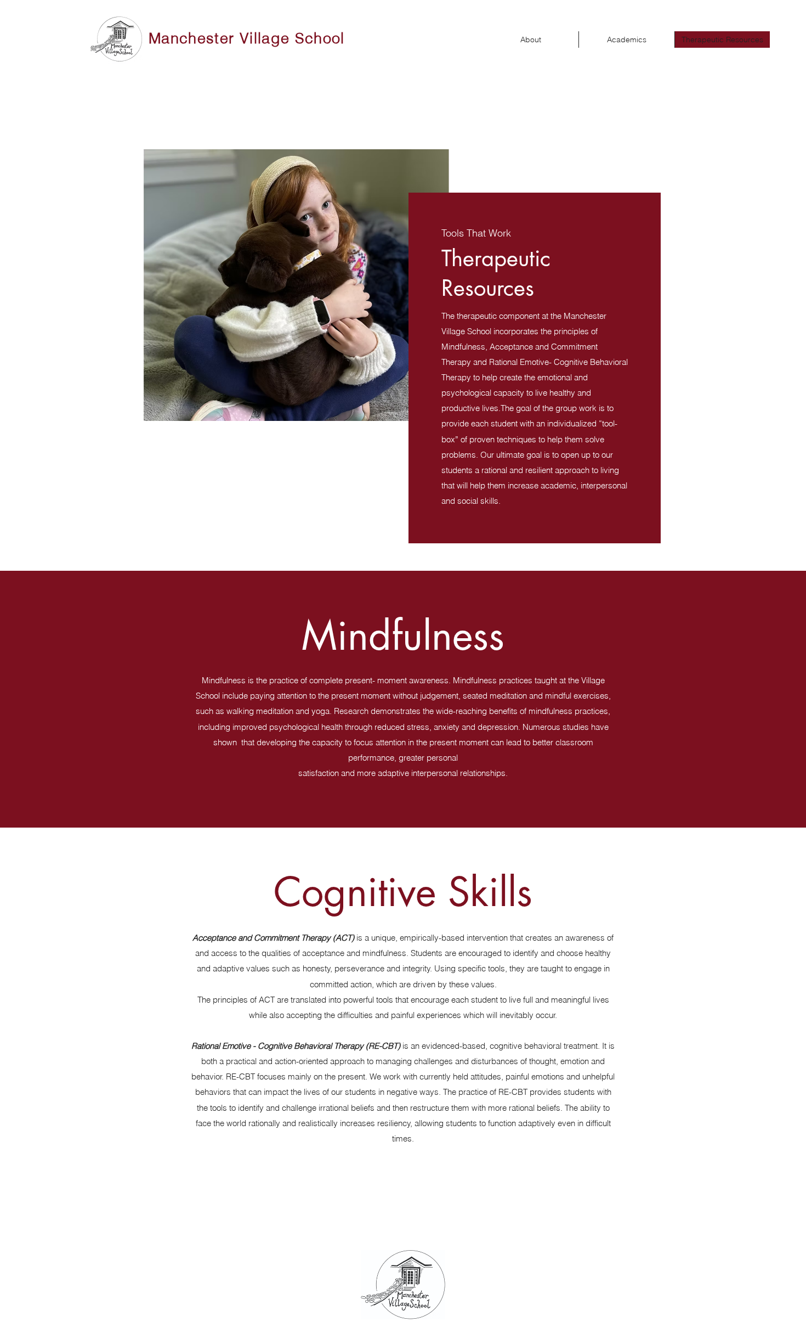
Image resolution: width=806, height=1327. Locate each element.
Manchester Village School (247, 38)
